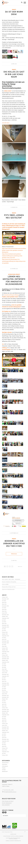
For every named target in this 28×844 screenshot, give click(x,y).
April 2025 (4, 602)
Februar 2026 (5, 597)
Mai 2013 (4, 735)
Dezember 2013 (5, 727)
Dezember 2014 (5, 709)
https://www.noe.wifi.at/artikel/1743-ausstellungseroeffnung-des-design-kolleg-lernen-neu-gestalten (14, 261)
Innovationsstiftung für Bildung (11, 295)
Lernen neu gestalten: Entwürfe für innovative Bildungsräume (14, 280)
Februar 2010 (5, 755)
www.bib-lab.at (5, 123)
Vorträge (4, 769)
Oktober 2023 (5, 616)
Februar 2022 (5, 632)
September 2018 (5, 662)
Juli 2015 (4, 700)
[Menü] (24, 2)
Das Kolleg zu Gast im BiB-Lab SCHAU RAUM (14, 74)
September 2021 (5, 635)
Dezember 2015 (5, 695)
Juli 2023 (4, 620)
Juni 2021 (4, 637)
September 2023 (5, 618)
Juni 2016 (4, 688)
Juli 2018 (4, 663)
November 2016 (5, 683)
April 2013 (4, 737)
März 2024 (4, 611)
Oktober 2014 (5, 713)
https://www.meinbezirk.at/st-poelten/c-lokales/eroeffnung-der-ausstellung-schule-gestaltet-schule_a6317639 (12, 255)
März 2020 (4, 646)
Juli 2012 (4, 742)
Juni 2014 (4, 716)
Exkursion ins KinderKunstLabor (8, 589)
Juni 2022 (4, 630)
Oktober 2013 (5, 730)
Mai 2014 (4, 718)
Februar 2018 (5, 671)
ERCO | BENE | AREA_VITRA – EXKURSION (11, 579)
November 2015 (5, 697)
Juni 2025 (4, 600)
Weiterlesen (14, 553)
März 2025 (4, 604)
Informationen (11, 274)
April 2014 (4, 720)
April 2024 (4, 609)
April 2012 (4, 746)
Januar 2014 (4, 725)
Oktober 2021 (5, 634)
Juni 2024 (4, 607)
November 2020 (5, 642)
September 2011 (5, 751)
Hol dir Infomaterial (6, 803)
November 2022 (5, 625)
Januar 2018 (4, 672)
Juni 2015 (4, 702)
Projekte (14, 9)
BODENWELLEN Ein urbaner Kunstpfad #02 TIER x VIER (14, 543)
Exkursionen (4, 764)
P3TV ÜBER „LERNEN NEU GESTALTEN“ (14, 216)
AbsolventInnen (5, 762)
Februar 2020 (5, 648)
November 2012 (5, 739)
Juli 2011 (4, 753)
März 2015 (4, 706)
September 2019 (5, 651)
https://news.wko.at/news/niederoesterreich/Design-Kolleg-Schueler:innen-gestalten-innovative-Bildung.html (14, 250)
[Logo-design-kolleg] (11, 2)
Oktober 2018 (5, 660)
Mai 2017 (4, 679)
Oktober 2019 (5, 649)
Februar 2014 (5, 723)
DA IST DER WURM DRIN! (14, 12)
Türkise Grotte (7, 91)
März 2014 (4, 721)
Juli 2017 (4, 678)
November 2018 (5, 658)
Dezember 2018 (5, 656)
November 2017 (5, 674)
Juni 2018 (4, 665)
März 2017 (4, 681)
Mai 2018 (4, 667)
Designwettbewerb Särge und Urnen (8, 586)
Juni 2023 (4, 621)
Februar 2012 (5, 748)
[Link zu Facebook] (25, 832)
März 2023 (4, 623)
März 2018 (4, 669)
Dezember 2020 (5, 641)
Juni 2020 (4, 644)
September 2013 (5, 732)
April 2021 (4, 639)
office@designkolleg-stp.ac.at (10, 791)
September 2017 (5, 676)
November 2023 (5, 614)
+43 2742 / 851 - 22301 (9, 789)
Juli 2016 (4, 686)
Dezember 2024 (5, 606)
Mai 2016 (4, 690)
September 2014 (5, 714)
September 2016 (5, 685)
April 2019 (4, 653)
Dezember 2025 (5, 599)
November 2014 (5, 711)
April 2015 (4, 704)
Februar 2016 (5, 692)
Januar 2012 (4, 750)
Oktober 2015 (5, 699)
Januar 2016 (4, 693)
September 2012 (5, 741)
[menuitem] (21, 2)
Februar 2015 (5, 707)
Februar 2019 (5, 655)
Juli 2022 (4, 628)
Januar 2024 (4, 613)
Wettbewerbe (5, 771)
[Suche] (21, 2)
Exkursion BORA (5, 584)
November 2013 (5, 728)
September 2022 (5, 627)
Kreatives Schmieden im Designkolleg (9, 581)
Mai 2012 (4, 744)
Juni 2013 (4, 734)
